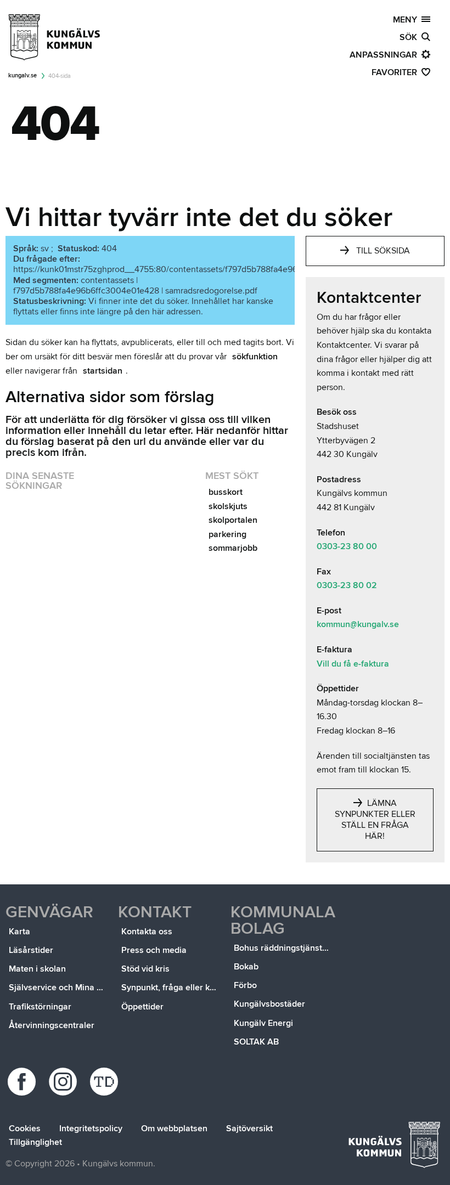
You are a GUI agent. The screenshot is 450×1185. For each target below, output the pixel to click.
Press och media (154, 950)
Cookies (25, 1128)
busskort (226, 492)
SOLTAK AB (256, 1041)
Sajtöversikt (249, 1128)
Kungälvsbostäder (269, 1003)
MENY (407, 19)
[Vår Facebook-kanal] (23, 1081)
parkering (227, 534)
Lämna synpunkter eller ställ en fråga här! (375, 820)
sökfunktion (255, 356)
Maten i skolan (37, 968)
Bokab (246, 966)
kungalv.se (22, 75)
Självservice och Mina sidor (58, 987)
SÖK (410, 37)
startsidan (102, 370)
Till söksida (383, 250)
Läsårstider (31, 950)
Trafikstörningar (40, 1006)
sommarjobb (233, 548)
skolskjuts (228, 506)
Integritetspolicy (90, 1128)
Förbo (245, 985)
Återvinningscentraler (51, 1025)
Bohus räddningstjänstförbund (283, 948)
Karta (19, 931)
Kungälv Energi (263, 1023)
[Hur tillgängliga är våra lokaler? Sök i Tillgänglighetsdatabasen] (105, 1081)
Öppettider (142, 1006)
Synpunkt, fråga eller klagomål (170, 987)
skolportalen (233, 520)
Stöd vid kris (145, 968)
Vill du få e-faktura (353, 663)
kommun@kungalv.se (358, 624)
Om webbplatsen (174, 1128)
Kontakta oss (146, 931)
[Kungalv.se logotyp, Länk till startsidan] (54, 37)
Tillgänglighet (35, 1142)
